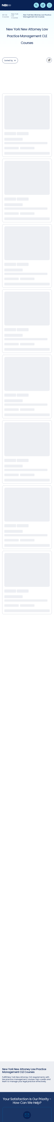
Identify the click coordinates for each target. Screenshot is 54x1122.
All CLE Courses (5, 16)
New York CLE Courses (14, 16)
